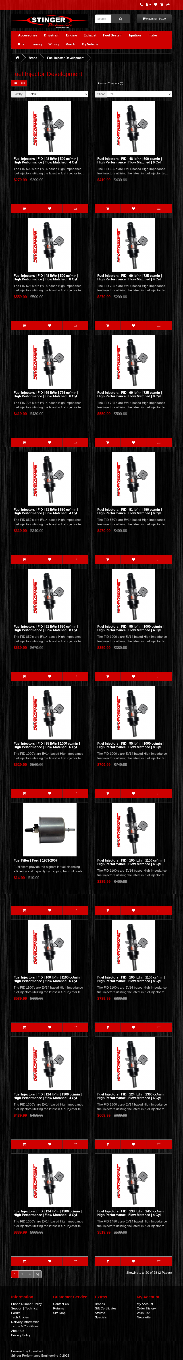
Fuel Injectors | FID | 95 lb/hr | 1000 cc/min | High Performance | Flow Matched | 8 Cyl (130, 745)
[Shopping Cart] (161, 4)
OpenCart (36, 1351)
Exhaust (90, 35)
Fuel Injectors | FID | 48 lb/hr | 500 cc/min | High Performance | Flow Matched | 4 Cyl (46, 160)
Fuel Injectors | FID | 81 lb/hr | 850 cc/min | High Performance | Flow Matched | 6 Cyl (129, 511)
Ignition (135, 35)
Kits (21, 44)
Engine (71, 35)
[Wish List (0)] (155, 4)
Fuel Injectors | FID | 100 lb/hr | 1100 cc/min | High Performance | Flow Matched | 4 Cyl (131, 862)
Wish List (143, 1313)
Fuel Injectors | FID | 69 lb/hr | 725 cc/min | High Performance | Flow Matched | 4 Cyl (129, 277)
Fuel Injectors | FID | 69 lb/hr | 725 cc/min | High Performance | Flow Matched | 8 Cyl (129, 394)
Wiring (53, 44)
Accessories (27, 35)
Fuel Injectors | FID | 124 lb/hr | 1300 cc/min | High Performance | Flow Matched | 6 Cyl (131, 1096)
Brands (100, 1304)
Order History (146, 1308)
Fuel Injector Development (65, 57)
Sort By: (18, 94)
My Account (145, 1304)
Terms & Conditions (25, 1326)
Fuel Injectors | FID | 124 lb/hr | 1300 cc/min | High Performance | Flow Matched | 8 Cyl (48, 1213)
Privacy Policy (21, 1335)
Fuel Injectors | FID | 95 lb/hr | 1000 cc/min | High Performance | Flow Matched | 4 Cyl (130, 628)
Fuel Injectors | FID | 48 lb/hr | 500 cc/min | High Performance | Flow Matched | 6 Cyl (129, 160)
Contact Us (61, 1304)
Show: (101, 94)
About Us (17, 1330)
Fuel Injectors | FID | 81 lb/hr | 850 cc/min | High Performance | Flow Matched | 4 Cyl (46, 511)
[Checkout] (168, 4)
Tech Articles (20, 1317)
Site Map (59, 1313)
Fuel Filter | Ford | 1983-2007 (35, 860)
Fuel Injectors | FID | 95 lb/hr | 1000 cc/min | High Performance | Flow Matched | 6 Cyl (47, 745)
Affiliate (100, 1313)
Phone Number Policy (26, 1304)
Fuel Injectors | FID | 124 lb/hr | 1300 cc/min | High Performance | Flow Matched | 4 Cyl (48, 1096)
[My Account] (148, 4)
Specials (101, 1317)
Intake (152, 35)
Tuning (36, 44)
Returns (58, 1308)
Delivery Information (25, 1322)
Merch (70, 44)
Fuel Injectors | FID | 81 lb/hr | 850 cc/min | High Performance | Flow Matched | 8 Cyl (46, 628)
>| (37, 1274)
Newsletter (144, 1317)
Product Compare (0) (110, 83)
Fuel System (112, 35)
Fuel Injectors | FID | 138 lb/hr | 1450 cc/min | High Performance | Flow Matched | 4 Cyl (131, 1213)
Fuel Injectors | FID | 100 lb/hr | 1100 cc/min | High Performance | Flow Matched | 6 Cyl (47, 979)
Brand (33, 57)
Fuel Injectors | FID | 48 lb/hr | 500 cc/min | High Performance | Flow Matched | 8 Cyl (46, 277)
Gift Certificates (105, 1308)
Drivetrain (51, 35)
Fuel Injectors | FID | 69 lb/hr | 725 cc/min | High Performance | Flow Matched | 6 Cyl (46, 394)
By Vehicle (90, 44)
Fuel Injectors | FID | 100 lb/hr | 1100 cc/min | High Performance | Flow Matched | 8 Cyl (131, 979)
